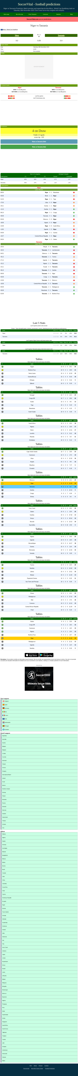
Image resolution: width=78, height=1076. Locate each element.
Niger (17, 35)
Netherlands (7, 722)
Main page (6, 14)
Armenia (4, 844)
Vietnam (4, 1057)
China (3, 880)
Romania (4, 799)
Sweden (4, 813)
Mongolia (4, 986)
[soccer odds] (39, 690)
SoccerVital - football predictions (39, 4)
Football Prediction (50, 1068)
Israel (3, 781)
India (3, 933)
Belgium (4, 746)
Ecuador (4, 901)
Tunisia (4, 1039)
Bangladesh (5, 855)
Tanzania (61, 35)
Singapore (4, 1021)
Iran (3, 940)
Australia (4, 739)
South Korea (5, 1028)
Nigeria (4, 1000)
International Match (6, 774)
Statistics (58, 14)
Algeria (3, 837)
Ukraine (4, 824)
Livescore (45, 14)
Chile (3, 876)
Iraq (3, 943)
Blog (71, 14)
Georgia (4, 915)
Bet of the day (19, 14)
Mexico (4, 785)
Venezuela (4, 1053)
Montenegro (5, 989)
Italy (5, 711)
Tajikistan (4, 1032)
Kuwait (3, 968)
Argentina (4, 735)
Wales (3, 1060)
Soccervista (26, 1068)
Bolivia (3, 862)
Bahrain (4, 851)
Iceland (4, 929)
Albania (4, 834)
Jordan (4, 958)
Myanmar (4, 997)
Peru (3, 1007)
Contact (46, 1065)
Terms (35, 1065)
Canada (4, 873)
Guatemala (4, 922)
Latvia (3, 972)
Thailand (4, 1035)
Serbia (3, 1018)
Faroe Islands (5, 912)
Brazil (3, 869)
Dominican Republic (6, 897)
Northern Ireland (6, 788)
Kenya (3, 965)
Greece (4, 767)
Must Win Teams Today (37, 1068)
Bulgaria (4, 749)
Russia (4, 803)
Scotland (6, 729)
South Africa (5, 1025)
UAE (3, 1043)
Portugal (6, 726)
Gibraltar (4, 919)
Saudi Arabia (5, 1014)
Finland (4, 764)
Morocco (4, 993)
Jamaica (4, 950)
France (6, 715)
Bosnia (3, 865)
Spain (5, 704)
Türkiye (4, 820)
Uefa (5, 718)
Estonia (4, 908)
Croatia (4, 753)
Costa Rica (4, 887)
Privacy (41, 1065)
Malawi (3, 979)
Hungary (4, 771)
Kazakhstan (5, 961)
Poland (3, 795)
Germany (6, 708)
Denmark (4, 760)
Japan (3, 954)
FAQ (31, 1065)
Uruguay (4, 1046)
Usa (3, 827)
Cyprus (4, 894)
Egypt (3, 904)
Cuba (3, 890)
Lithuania (4, 975)
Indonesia (4, 936)
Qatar (3, 1011)
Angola (3, 841)
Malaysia (4, 982)
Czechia (4, 757)
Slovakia (4, 806)
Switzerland (5, 817)
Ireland (3, 778)
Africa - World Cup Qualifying (10, 29)
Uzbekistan (5, 1050)
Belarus (4, 858)
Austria (4, 742)
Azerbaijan (4, 848)
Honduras (4, 926)
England (6, 701)
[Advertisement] (39, 67)
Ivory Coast (5, 947)
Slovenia (4, 810)
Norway (4, 792)
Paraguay (4, 1004)
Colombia (4, 883)
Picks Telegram (32, 14)
